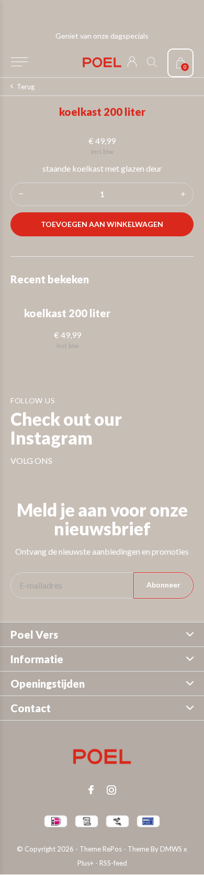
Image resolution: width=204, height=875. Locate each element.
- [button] (20, 194)
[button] (19, 62)
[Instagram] (111, 790)
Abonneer (163, 584)
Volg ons (31, 460)
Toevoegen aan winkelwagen (102, 224)
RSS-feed (113, 863)
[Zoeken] (152, 62)
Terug (26, 86)
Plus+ (85, 863)
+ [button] (183, 194)
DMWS (171, 849)
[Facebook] (91, 790)
